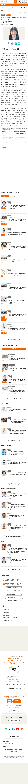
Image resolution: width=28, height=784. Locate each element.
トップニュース (10, 7)
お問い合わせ (15, 736)
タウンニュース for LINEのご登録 (13, 684)
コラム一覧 (13, 569)
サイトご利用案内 (19, 749)
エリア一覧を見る (14, 398)
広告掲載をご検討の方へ (8, 744)
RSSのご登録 (14, 720)
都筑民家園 (6, 615)
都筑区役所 (6, 610)
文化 (17, 7)
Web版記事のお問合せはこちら (14, 600)
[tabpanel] (14, 33)
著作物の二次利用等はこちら (13, 591)
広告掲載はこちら (11, 594)
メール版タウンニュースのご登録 (13, 688)
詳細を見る (13, 710)
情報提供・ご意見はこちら (13, 587)
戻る (3, 10)
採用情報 (5, 746)
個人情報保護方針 (9, 749)
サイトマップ (14, 751)
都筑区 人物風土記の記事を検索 (13, 536)
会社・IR (19, 2)
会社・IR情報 (6, 741)
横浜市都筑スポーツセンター (11, 617)
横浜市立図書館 (8, 620)
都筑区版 (3, 5)
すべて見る (13, 440)
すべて (2, 7)
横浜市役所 (6, 612)
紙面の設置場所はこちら (12, 597)
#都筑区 (4, 148)
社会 (21, 7)
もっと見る (13, 339)
